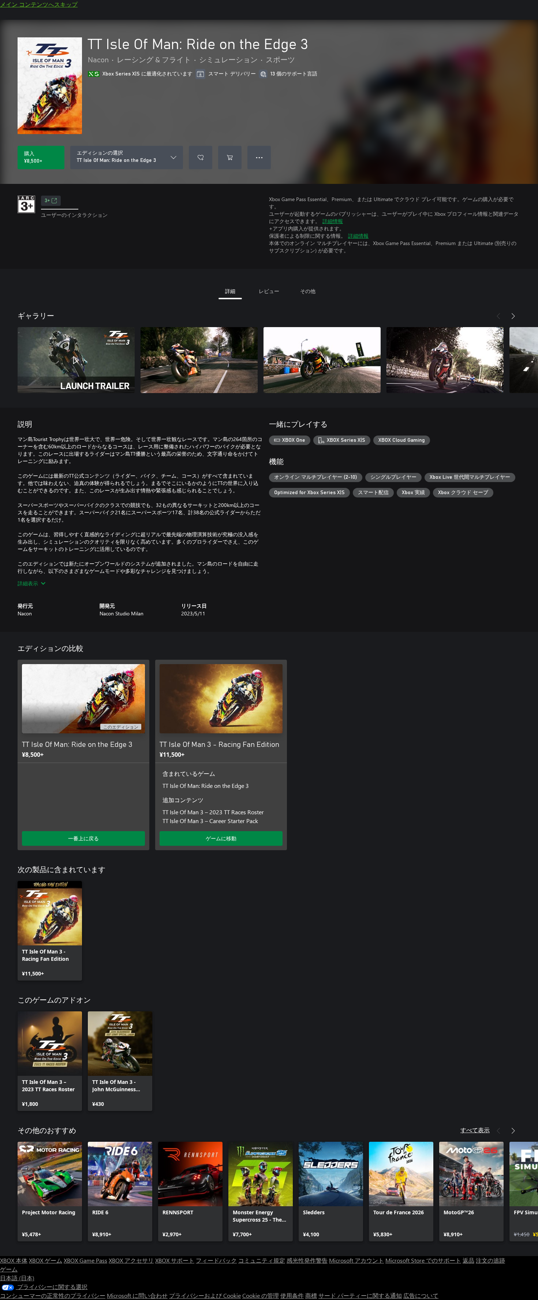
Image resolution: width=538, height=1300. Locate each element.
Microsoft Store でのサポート (423, 1260)
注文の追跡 (490, 1260)
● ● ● (259, 157)
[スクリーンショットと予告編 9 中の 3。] (322, 360)
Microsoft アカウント (356, 1260)
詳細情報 (332, 221)
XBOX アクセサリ (131, 1260)
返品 (468, 1260)
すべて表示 (475, 1130)
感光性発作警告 (307, 1260)
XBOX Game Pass (85, 1260)
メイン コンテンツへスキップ (39, 4)
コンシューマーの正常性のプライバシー (52, 1295)
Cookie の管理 (260, 1295)
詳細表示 (28, 583)
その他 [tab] (307, 291)
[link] (50, 931)
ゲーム (9, 1269)
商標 (311, 1295)
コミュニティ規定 (261, 1260)
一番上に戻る (83, 838)
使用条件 (292, 1295)
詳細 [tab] (230, 291)
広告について (420, 1295)
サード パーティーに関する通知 (360, 1295)
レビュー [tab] (269, 291)
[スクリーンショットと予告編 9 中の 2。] (199, 360)
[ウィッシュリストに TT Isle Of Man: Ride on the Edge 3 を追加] (200, 157)
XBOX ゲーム (45, 1260)
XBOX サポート (174, 1260)
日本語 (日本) (17, 1278)
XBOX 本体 (13, 1260)
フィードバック (216, 1260)
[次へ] (513, 316)
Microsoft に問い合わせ (137, 1295)
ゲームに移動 (221, 838)
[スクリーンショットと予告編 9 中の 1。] (76, 360)
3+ (47, 200)
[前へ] (498, 316)
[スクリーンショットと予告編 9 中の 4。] (445, 360)
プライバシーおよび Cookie (205, 1295)
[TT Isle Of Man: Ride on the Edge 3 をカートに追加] (230, 157)
